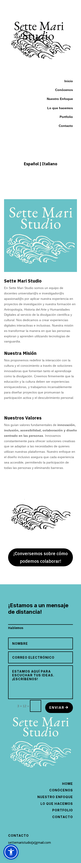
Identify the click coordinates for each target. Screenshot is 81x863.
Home (67, 784)
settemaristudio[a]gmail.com (29, 842)
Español (32, 163)
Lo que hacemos (56, 804)
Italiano (49, 163)
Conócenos (61, 790)
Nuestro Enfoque (60, 99)
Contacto (66, 126)
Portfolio (66, 117)
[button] (11, 852)
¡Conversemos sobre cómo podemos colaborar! (40, 557)
